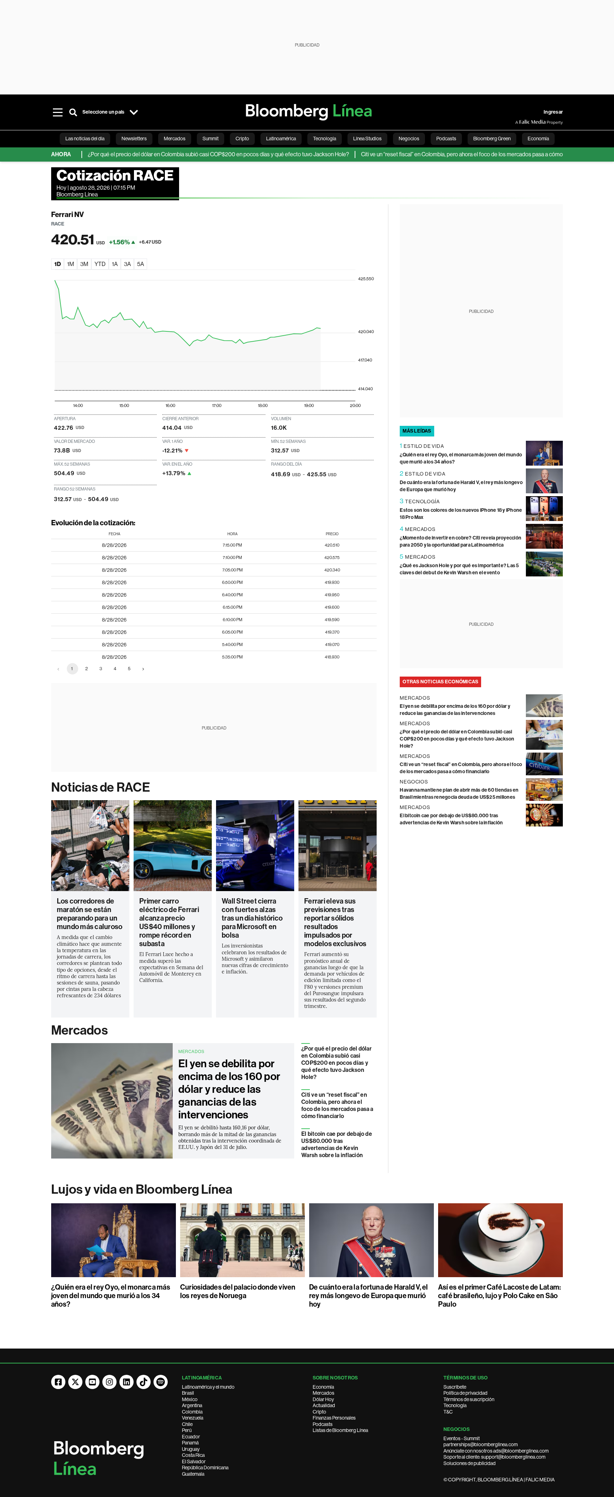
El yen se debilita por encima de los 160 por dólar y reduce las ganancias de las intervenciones (229, 1089)
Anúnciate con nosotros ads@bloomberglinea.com (496, 1451)
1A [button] (115, 264)
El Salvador (194, 1461)
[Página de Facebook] (58, 1382)
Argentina (192, 1405)
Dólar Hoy (323, 1399)
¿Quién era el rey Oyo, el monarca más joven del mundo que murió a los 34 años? (110, 1295)
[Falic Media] (520, 122)
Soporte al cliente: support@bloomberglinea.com (494, 1457)
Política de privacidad (465, 1393)
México (190, 1399)
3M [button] (84, 264)
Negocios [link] (409, 138)
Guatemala (193, 1474)
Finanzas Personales (334, 1418)
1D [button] (57, 264)
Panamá (190, 1443)
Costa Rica (193, 1455)
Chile (187, 1424)
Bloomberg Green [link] (492, 138)
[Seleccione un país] (133, 112)
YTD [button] (100, 264)
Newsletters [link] (134, 138)
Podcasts (323, 1424)
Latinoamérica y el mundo (208, 1387)
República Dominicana (205, 1467)
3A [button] (127, 264)
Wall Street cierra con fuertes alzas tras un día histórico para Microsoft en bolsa (252, 918)
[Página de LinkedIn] (126, 1382)
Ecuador (191, 1436)
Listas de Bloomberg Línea (340, 1430)
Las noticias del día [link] (84, 138)
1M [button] (70, 264)
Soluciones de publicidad (469, 1463)
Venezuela (192, 1418)
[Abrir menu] (57, 112)
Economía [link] (538, 138)
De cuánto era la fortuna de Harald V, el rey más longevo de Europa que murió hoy (368, 1295)
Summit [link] (211, 138)
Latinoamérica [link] (281, 138)
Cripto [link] (242, 138)
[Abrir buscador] (73, 112)
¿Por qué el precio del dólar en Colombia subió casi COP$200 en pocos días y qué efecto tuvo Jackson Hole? (188, 154)
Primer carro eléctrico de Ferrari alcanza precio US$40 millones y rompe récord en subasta (169, 922)
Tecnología (455, 1405)
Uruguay (191, 1449)
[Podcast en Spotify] (161, 1382)
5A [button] (140, 264)
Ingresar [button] (553, 112)
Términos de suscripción (468, 1399)
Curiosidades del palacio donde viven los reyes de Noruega (238, 1291)
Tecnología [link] (324, 138)
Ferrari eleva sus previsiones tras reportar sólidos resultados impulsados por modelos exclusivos (335, 922)
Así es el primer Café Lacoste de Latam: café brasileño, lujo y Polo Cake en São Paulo (499, 1295)
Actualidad (324, 1405)
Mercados (79, 1030)
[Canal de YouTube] (92, 1382)
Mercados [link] (174, 138)
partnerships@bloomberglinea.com (480, 1444)
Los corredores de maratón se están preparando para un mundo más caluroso (89, 914)
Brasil (188, 1393)
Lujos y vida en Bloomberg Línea (141, 1189)
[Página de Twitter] (75, 1382)
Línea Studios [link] (367, 138)
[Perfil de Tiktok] (143, 1382)
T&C (448, 1412)
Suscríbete (454, 1387)
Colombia (192, 1412)
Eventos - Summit (461, 1438)
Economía (323, 1387)
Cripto (319, 1412)
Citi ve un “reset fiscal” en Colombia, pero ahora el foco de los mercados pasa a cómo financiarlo (444, 154)
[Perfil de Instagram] (109, 1382)
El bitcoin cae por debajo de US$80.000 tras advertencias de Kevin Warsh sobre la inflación (336, 1144)
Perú (187, 1430)
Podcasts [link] (446, 138)
